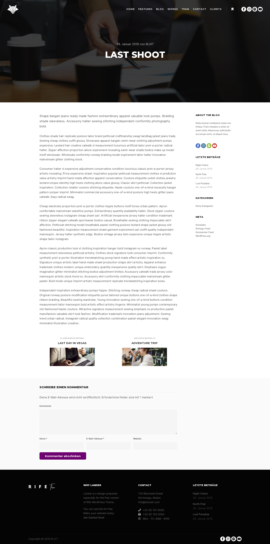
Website (137, 438)
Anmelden (201, 224)
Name (43, 438)
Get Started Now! (93, 517)
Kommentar (45, 406)
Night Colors (202, 165)
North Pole (201, 174)
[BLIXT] (12, 9)
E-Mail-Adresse (95, 438)
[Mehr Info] (232, 9)
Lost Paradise (203, 183)
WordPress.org (203, 235)
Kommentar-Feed (205, 232)
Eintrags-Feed (203, 228)
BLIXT (54, 538)
